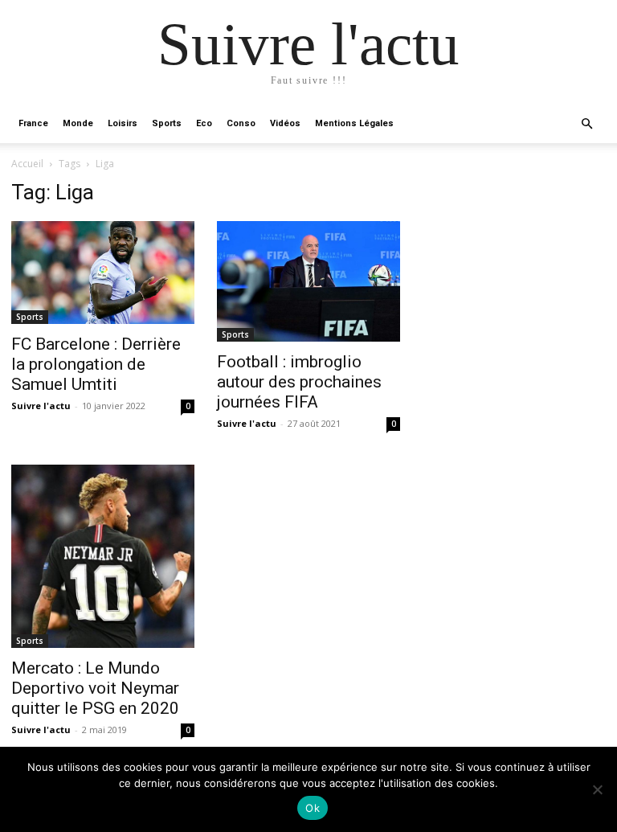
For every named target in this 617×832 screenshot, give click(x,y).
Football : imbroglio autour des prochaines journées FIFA (299, 382)
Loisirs (122, 123)
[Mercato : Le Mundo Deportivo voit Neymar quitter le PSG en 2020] (102, 556)
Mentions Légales (354, 123)
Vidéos (285, 123)
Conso (241, 123)
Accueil (27, 163)
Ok (312, 807)
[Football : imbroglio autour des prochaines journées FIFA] (308, 281)
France (33, 123)
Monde (78, 123)
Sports (167, 123)
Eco (204, 123)
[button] (586, 124)
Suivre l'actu (41, 406)
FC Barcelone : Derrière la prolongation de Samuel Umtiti (96, 364)
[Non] (597, 789)
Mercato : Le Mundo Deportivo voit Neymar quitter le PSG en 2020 (95, 688)
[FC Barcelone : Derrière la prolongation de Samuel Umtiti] (102, 272)
